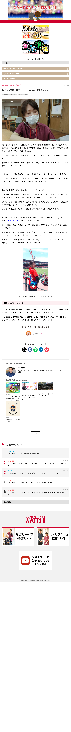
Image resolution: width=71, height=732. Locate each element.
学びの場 (20, 94)
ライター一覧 (11, 78)
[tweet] (24, 349)
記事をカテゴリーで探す (15, 68)
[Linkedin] (41, 349)
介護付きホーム (13, 94)
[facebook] (30, 349)
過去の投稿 (7, 502)
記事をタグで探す (13, 73)
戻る (35, 433)
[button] (35, 10)
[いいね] (41, 334)
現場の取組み (5, 94)
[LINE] (35, 349)
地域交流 (26, 94)
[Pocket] (46, 349)
